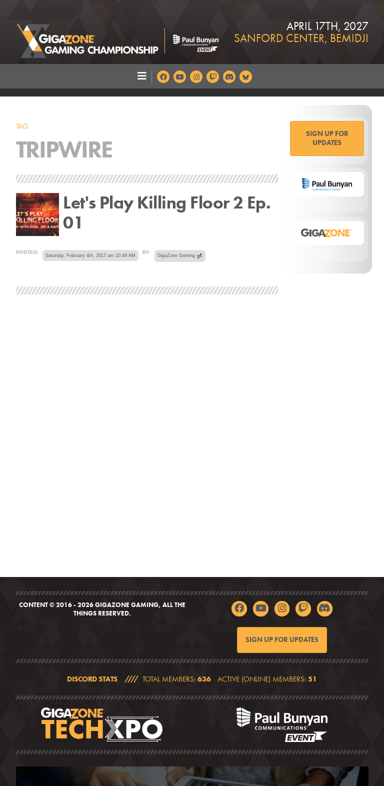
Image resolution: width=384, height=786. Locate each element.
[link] (191, 679)
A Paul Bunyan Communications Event (282, 725)
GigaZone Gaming (117, 32)
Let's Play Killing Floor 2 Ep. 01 (166, 213)
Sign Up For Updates (327, 138)
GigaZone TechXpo (102, 725)
